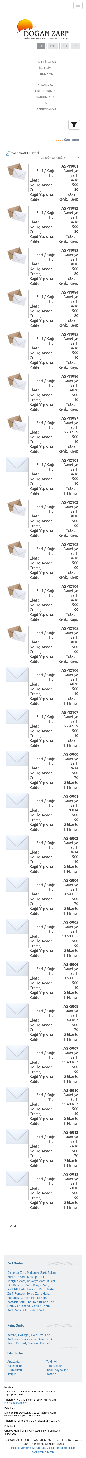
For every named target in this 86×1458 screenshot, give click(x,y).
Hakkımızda (15, 1365)
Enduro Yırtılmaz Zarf (40, 1302)
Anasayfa (13, 1361)
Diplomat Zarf (16, 1272)
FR (65, 46)
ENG (53, 46)
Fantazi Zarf (36, 1310)
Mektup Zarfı (35, 1277)
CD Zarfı (19, 1277)
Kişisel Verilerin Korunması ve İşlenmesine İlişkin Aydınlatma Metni (43, 1449)
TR (41, 46)
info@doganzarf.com (16, 1402)
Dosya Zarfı (40, 1285)
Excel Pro (37, 1335)
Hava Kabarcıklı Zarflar (28, 1295)
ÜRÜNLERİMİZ (45, 91)
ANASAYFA (45, 85)
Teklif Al (51, 1361)
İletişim (11, 1374)
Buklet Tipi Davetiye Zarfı (31, 1283)
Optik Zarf (13, 1306)
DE (75, 46)
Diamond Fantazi (39, 1343)
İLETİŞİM (45, 67)
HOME (57, 140)
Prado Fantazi (16, 1343)
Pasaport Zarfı (35, 1289)
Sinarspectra (27, 1339)
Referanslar (54, 1365)
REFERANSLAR (45, 108)
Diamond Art (46, 1339)
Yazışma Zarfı (16, 1281)
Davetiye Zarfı (36, 1281)
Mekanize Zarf (36, 1272)
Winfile (11, 1335)
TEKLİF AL (45, 73)
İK (45, 103)
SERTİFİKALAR (45, 62)
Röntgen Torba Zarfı (27, 1293)
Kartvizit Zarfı (16, 1289)
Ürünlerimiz (71, 140)
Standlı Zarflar (31, 1306)
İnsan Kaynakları (57, 1370)
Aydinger (23, 1335)
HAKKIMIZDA (45, 97)
